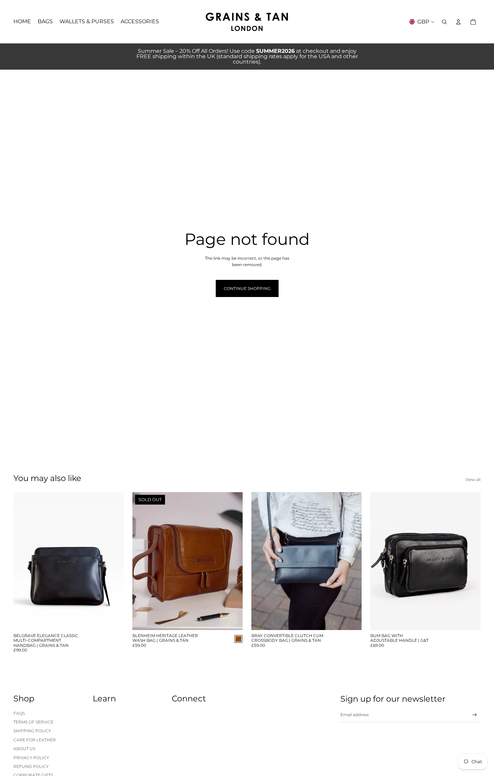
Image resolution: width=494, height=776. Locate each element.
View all (473, 479)
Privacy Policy (31, 757)
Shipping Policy (32, 730)
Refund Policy (31, 766)
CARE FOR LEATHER (34, 739)
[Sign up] (475, 715)
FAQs (19, 713)
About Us (24, 748)
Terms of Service (33, 722)
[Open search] (444, 21)
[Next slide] (114, 561)
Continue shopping (247, 288)
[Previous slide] (23, 561)
